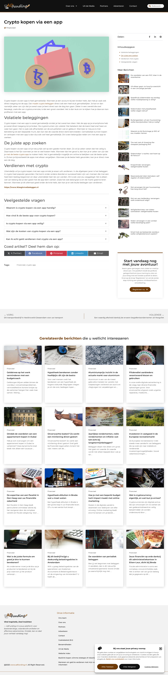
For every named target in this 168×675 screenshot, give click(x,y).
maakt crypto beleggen (43, 103)
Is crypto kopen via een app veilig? (56, 223)
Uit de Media (88, 6)
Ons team (62, 618)
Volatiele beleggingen (130, 52)
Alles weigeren (129, 667)
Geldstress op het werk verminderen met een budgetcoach (18, 375)
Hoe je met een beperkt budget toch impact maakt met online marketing (104, 498)
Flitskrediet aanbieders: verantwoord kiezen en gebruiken (141, 375)
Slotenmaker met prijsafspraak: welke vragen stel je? (143, 110)
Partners (104, 6)
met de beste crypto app (17, 154)
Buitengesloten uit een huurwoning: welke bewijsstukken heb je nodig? (146, 121)
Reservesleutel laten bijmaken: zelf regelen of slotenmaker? (145, 177)
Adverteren (119, 6)
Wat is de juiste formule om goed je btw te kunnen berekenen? (21, 559)
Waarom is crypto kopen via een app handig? (56, 208)
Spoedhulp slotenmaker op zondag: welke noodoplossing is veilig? (145, 99)
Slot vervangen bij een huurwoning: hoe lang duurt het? (145, 188)
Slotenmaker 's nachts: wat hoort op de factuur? (145, 155)
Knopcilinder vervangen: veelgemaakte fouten (141, 166)
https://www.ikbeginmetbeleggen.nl (21, 187)
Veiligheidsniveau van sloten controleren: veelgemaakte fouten (144, 211)
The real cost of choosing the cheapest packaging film (142, 143)
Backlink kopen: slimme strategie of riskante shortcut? (80, 658)
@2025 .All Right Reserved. (24, 665)
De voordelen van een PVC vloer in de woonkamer (146, 76)
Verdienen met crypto (129, 59)
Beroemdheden (64, 644)
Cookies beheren (151, 667)
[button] (160, 648)
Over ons (70, 6)
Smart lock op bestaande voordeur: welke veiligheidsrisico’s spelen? (145, 233)
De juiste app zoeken (129, 55)
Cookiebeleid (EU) (65, 640)
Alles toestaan (108, 667)
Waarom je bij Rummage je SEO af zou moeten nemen (145, 132)
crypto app (31, 265)
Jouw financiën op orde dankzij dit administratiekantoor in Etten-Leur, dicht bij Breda (145, 559)
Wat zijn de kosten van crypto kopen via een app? (56, 231)
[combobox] (155, 6)
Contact (133, 6)
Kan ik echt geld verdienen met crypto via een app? (56, 239)
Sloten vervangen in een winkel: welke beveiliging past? (144, 222)
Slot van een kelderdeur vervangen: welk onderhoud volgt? (145, 199)
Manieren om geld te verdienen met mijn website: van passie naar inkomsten (85, 663)
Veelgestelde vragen (129, 62)
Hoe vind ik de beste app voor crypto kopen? (56, 215)
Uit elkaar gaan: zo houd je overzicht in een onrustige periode (145, 87)
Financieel (11, 28)
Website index (64, 653)
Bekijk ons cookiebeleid (115, 659)
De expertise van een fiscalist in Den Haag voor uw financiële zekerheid (23, 498)
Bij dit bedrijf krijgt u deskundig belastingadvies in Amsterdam (62, 559)
